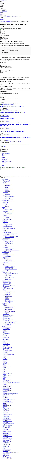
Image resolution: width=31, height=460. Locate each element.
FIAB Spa (4, 379)
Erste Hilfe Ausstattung (6, 320)
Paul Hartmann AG (5, 420)
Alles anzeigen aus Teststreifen (8, 209)
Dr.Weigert (4, 370)
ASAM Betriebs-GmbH (6, 339)
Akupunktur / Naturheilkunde (5, 200)
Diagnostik (4, 183)
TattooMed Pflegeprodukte (6, 286)
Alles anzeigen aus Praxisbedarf (7, 180)
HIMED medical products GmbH (7, 390)
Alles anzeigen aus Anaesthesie (7, 327)
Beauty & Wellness (5, 195)
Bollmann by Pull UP (5, 349)
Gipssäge (4, 290)
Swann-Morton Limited (6, 446)
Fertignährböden (5, 215)
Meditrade (4, 407)
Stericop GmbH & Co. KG (6, 443)
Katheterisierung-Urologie (6, 318)
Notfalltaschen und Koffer (8, 324)
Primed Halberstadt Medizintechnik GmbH (8, 423)
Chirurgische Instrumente (5, 239)
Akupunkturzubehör (5, 201)
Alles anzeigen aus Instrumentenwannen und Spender (11, 236)
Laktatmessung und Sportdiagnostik (7, 214)
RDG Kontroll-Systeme (6, 257)
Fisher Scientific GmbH (6, 380)
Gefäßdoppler (5, 289)
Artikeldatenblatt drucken (3, 39)
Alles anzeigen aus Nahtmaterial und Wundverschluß (9, 263)
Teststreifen (4, 208)
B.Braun (4, 264)
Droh (4, 371)
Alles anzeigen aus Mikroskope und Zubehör (10, 216)
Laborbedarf (3, 207)
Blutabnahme (5, 221)
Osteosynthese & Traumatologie (7, 251)
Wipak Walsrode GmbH (6, 455)
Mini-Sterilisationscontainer (8, 259)
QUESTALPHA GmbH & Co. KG (7, 425)
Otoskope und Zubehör (7, 185)
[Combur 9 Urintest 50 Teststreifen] (4, 116)
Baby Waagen (6, 297)
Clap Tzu (4, 358)
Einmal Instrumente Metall (8, 248)
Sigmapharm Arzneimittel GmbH (7, 439)
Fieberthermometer (7, 190)
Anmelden (4, 9)
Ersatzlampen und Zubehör (8, 302)
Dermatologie (5, 182)
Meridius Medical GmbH (6, 410)
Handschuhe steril (7, 193)
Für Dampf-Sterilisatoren (8, 255)
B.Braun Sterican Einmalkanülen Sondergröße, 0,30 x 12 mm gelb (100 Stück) (15, 137)
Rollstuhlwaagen (7, 298)
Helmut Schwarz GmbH (6, 389)
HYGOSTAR (5, 395)
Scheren (6, 245)
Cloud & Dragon (5, 360)
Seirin (5, 205)
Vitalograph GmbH (5, 451)
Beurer (4, 346)
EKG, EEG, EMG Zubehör (8, 184)
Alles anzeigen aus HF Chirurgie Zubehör (10, 291)
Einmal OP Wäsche (7, 274)
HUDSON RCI (5, 392)
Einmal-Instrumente (5, 247)
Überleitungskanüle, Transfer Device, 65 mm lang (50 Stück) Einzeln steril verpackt (10, 16)
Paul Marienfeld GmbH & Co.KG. (7, 421)
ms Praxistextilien (5, 412)
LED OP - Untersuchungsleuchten (9, 301)
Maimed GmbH (5, 403)
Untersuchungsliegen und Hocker (9, 307)
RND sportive (5, 428)
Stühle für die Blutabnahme (6, 304)
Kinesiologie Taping (5, 202)
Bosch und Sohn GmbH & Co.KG (7, 350)
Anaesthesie (3, 326)
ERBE (4, 376)
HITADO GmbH (5, 391)
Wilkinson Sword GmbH (6, 454)
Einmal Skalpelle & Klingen (8, 249)
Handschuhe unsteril (7, 194)
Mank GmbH (5, 404)
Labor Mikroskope (7, 217)
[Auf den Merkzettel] (0, 36)
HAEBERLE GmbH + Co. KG (7, 386)
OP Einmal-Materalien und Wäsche (7, 272)
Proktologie (6, 246)
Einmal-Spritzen (7, 225)
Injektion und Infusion (4, 220)
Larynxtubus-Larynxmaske (6, 329)
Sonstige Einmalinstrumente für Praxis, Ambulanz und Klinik (12, 250)
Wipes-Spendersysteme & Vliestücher (9, 234)
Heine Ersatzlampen (7, 191)
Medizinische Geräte (4, 287)
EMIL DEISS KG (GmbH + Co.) (7, 375)
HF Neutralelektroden (7, 293)
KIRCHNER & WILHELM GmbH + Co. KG (9, 399)
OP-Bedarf (3, 271)
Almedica (4, 334)
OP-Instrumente (5, 240)
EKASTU (4, 374)
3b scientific (4, 330)
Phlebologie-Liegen (7, 306)
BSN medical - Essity (5, 353)
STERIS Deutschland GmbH (6, 444)
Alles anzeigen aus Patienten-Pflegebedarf (8, 315)
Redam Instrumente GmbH (6, 426)
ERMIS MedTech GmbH (6, 377)
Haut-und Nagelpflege (7, 197)
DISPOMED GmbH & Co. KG (7, 366)
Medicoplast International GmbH (7, 405)
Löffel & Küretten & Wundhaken (9, 243)
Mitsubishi (4, 411)
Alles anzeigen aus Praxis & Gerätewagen (10, 308)
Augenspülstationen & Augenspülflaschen (10, 322)
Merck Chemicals (5, 409)
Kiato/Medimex (5, 398)
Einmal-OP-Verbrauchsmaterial (8, 275)
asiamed (6, 204)
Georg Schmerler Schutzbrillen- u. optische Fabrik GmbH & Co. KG (11, 382)
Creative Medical (5, 362)
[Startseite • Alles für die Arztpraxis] (3, 0)
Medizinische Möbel (4, 303)
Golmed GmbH (5, 384)
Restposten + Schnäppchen (5, 179)
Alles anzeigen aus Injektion (8, 224)
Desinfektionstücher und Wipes (7, 232)
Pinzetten (6, 244)
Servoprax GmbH (5, 437)
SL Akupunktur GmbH (6, 440)
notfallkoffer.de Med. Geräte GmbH (7, 414)
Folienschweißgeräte (5, 262)
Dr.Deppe (4, 368)
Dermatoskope (6, 187)
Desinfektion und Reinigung (5, 227)
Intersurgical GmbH (5, 396)
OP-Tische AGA (7, 312)
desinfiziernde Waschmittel (6, 238)
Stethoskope (6, 189)
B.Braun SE (4, 342)
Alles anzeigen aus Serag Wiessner (9, 268)
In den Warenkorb (7, 35)
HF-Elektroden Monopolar (8, 294)
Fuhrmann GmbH (5, 381)
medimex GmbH (5, 406)
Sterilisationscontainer (6, 258)
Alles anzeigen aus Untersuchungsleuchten (10, 300)
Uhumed (4, 448)
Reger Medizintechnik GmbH (6, 427)
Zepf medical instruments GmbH (7, 457)
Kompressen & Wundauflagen (7, 283)
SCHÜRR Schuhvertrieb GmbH (7, 434)
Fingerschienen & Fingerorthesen (7, 282)
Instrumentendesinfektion (6, 235)
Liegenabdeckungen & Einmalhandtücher (8, 199)
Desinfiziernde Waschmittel (8, 279)
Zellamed (4, 456)
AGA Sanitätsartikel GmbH (6, 333)
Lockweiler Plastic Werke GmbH (7, 401)
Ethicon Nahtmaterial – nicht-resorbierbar (10, 266)
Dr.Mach (4, 369)
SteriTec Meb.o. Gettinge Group (7, 445)
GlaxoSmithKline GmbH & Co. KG (7, 383)
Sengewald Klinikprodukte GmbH (7, 436)
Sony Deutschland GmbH (6, 442)
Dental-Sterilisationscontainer (8, 260)
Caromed (4, 356)
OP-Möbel (6, 313)
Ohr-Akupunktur (7, 206)
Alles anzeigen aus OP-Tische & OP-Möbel (10, 311)
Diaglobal (4, 364)
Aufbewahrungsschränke (6, 314)
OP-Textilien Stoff (5, 276)
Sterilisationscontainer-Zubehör (8, 261)
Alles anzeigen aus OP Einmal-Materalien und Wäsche (11, 273)
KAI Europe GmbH (5, 397)
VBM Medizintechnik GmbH (6, 450)
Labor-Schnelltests (5, 211)
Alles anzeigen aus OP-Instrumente (9, 241)
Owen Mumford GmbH (6, 418)
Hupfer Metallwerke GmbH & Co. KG (8, 394)
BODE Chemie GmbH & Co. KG (7, 348)
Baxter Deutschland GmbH (6, 344)
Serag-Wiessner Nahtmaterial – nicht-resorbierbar (11, 269)
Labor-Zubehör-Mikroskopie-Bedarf (7, 219)
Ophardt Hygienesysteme (6, 416)
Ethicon (4, 378)
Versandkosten (7, 109)
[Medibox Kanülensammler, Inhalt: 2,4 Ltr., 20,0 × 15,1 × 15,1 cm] (8, 110)
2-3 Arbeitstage (5, 108)
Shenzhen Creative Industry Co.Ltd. (7, 438)
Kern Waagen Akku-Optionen (8, 296)
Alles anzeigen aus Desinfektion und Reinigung (9, 228)
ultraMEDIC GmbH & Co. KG (7, 449)
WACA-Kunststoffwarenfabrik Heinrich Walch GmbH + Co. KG (11, 452)
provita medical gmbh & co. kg (7, 424)
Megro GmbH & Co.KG (6, 408)
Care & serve (4, 355)
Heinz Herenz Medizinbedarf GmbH (7, 388)
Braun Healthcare (5, 352)
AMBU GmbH (5, 335)
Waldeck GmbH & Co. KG (6, 453)
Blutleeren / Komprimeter (6, 328)
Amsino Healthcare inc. (6, 337)
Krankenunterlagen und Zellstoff (7, 316)
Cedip (4, 357)
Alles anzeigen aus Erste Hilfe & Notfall (8, 319)
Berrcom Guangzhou (5, 345)
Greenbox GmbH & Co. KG (6, 385)
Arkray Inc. (4, 338)
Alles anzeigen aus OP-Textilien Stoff (9, 277)
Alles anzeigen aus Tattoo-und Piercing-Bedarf (8, 285)
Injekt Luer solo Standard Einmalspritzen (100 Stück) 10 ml (12, 106)
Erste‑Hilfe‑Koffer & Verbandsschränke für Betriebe (11, 321)
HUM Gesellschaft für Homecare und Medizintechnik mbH (10, 393)
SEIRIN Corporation (5, 435)
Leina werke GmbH (5, 400)
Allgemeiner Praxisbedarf (6, 181)
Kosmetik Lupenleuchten (8, 198)
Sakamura (4, 430)
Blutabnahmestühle (5, 222)
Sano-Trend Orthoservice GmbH (7, 431)
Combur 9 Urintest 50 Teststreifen (7, 118)
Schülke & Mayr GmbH (6, 433)
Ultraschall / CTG (7, 186)
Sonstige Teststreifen (7, 210)
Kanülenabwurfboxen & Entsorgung (7, 226)
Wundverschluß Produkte (6, 270)
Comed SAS (4, 361)
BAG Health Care (5, 343)
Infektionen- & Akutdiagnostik (8, 212)
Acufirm (4, 332)
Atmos (4, 341)
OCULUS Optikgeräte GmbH (7, 415)
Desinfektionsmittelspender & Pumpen (9, 237)
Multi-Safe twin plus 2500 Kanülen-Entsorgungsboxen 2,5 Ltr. (12, 131)
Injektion (4, 223)
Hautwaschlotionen (5, 229)
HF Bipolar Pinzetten (7, 292)
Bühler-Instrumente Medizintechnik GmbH (8, 354)
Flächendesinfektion (5, 231)
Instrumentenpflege (5, 253)
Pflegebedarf (4, 317)
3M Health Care (5, 331)
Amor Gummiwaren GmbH (6, 336)
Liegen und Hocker (5, 305)
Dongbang (4, 367)
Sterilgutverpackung (5, 254)
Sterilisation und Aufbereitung (5, 252)
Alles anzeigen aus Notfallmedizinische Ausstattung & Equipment (13, 323)
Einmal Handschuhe (5, 192)
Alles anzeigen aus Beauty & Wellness (9, 196)
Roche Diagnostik (5, 429)
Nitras (4, 413)
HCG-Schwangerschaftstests (8, 213)
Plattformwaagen (7, 299)
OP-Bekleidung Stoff (7, 278)
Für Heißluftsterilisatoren (8, 256)
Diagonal (4, 365)
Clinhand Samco (5, 359)
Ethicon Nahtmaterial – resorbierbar (9, 267)
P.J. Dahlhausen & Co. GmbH (7, 419)
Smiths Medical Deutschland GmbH (7, 441)
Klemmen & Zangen (7, 242)
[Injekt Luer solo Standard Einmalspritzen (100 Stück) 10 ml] (7, 104)
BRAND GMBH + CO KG (6, 351)
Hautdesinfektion (5, 230)
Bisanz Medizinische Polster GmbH (7, 347)
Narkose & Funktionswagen (8, 309)
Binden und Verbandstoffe (6, 281)
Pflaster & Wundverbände (6, 284)
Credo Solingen (5, 363)
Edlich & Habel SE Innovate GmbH (7, 373)
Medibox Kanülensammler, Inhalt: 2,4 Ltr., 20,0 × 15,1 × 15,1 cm (12, 112)
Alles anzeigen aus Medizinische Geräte (8, 288)
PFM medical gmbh (5, 422)
